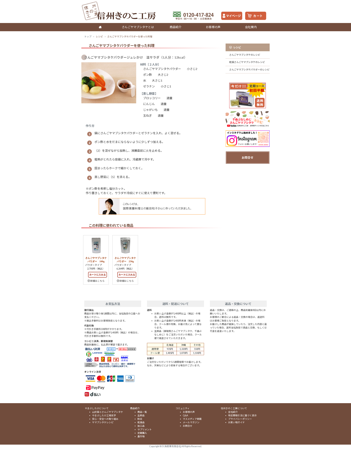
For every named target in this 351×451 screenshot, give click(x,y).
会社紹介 (233, 411)
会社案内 (251, 27)
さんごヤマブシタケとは (138, 27)
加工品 (141, 425)
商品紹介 (175, 27)
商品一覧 (142, 411)
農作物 (141, 436)
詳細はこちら (97, 280)
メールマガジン (191, 422)
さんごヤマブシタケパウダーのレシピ (249, 69)
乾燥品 (141, 422)
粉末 (139, 418)
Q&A (185, 415)
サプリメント (144, 429)
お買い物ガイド (236, 422)
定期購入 (142, 432)
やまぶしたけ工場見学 (104, 415)
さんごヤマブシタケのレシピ (244, 54)
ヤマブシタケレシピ (103, 422)
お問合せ (247, 157)
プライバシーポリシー (240, 418)
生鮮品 (141, 415)
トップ (87, 36)
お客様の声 (213, 27)
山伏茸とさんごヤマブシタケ (107, 411)
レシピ (99, 36)
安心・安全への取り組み (105, 418)
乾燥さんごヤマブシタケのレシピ (247, 62)
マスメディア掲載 (192, 418)
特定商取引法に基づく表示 (242, 415)
